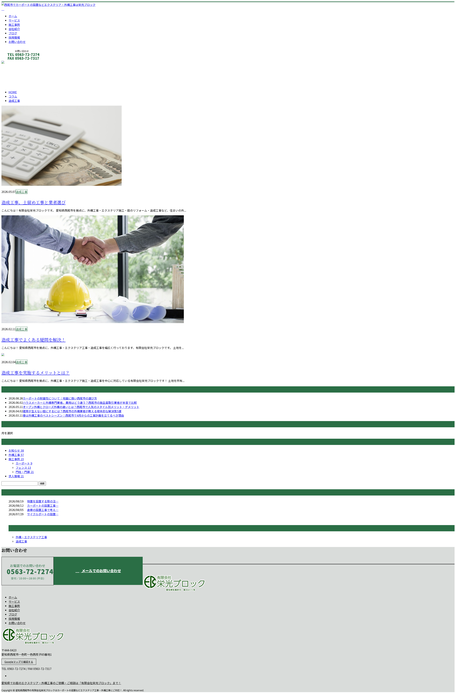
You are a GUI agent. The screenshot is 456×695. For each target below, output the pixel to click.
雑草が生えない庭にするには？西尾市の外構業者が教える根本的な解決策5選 (72, 411)
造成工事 (17, 76)
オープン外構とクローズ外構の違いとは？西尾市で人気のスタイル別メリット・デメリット (81, 407)
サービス (14, 20)
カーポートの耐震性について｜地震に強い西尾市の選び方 (60, 398)
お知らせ (16, 450)
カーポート (24, 463)
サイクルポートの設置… (42, 514)
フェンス (23, 467)
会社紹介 (14, 29)
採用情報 (14, 37)
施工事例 (14, 24)
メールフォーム (13, 63)
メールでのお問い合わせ (101, 570)
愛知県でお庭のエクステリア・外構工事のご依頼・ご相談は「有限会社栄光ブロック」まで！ (61, 683)
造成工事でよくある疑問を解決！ (33, 340)
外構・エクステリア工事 (31, 537)
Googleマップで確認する (18, 661)
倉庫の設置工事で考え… (42, 510)
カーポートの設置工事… (42, 505)
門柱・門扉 (25, 472)
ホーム (13, 16)
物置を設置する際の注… (42, 501)
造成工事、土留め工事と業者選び (33, 202)
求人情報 (16, 476)
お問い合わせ (17, 42)
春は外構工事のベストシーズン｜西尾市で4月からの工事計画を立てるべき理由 (73, 415)
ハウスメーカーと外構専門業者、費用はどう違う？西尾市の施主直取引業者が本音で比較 (80, 402)
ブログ (13, 33)
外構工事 (16, 455)
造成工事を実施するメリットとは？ (35, 373)
